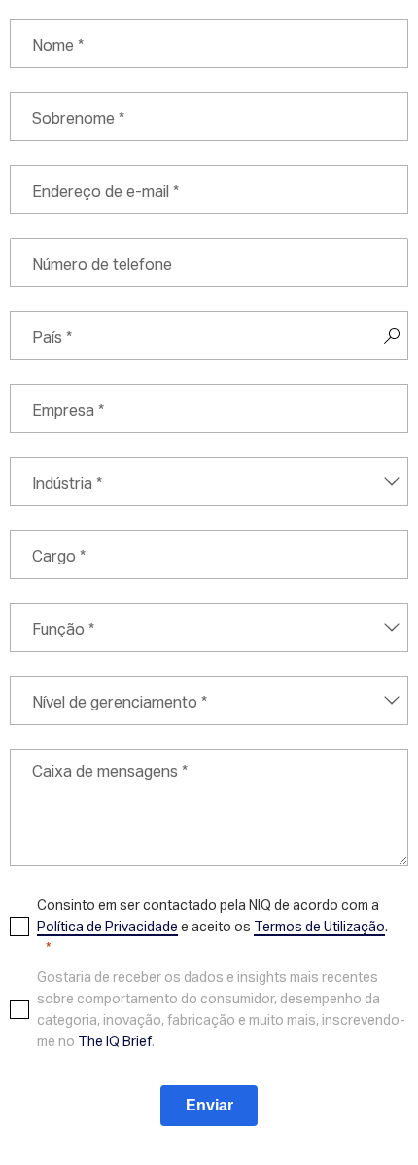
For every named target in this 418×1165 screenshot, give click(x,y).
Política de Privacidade (107, 926)
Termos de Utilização (319, 926)
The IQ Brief (115, 1041)
